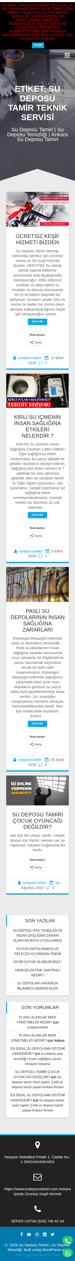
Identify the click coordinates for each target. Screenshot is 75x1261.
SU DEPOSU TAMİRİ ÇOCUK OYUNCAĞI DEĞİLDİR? (37, 821)
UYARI (38, 45)
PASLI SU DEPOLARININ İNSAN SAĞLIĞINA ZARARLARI (37, 620)
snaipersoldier (29, 358)
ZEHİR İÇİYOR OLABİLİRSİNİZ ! (37, 962)
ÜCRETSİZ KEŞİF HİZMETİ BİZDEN (38, 239)
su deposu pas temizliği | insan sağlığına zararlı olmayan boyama (38, 1059)
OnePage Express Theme (37, 1255)
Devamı (37, 321)
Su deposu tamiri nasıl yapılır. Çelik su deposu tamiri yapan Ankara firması (38, 1082)
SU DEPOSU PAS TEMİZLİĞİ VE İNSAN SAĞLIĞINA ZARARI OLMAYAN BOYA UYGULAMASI (37, 936)
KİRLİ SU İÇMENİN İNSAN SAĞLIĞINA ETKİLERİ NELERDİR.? (37, 426)
